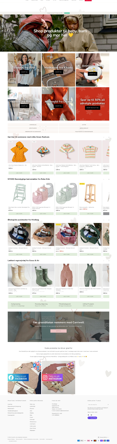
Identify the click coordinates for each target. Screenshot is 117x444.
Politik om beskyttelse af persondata (31, 439)
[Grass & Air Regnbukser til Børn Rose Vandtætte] (66, 275)
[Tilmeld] (108, 404)
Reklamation (11, 408)
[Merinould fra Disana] (58, 104)
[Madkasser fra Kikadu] (58, 70)
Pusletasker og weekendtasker (84, 131)
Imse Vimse (33, 428)
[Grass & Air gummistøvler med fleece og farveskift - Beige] (19, 275)
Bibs (31, 415)
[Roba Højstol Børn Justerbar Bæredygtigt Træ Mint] (19, 193)
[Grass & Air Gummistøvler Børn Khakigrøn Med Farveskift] (42, 275)
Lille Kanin (32, 424)
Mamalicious (33, 422)
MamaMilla (13, 437)
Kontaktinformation (13, 441)
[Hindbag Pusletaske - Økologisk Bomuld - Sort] (19, 234)
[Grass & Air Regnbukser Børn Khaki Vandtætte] (90, 275)
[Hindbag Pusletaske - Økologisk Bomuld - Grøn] (90, 234)
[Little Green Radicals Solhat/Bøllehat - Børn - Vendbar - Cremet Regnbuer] (66, 151)
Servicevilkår (42, 439)
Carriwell (32, 419)
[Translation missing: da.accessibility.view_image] (24, 377)
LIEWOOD (32, 406)
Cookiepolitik (11, 415)
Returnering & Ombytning (14, 406)
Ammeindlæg (33, 124)
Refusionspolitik (19, 439)
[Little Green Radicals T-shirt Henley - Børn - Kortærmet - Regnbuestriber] (90, 151)
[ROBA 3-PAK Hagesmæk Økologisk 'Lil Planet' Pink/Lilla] (42, 193)
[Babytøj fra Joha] (24, 70)
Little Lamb (33, 426)
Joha (31, 411)
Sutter (84, 124)
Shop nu (58, 330)
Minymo (32, 408)
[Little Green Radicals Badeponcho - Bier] (19, 151)
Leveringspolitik (49, 439)
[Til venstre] (104, 137)
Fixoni (31, 417)
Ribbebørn (32, 430)
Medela (32, 413)
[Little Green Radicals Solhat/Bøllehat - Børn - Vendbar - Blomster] (42, 151)
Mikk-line (32, 404)
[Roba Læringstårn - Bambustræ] (90, 193)
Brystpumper (33, 128)
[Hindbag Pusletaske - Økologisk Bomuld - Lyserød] (66, 234)
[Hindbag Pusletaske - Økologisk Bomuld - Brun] (42, 234)
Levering (10, 404)
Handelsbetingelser (13, 411)
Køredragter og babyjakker (33, 131)
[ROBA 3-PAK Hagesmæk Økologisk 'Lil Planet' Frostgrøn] (66, 193)
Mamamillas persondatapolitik (15, 413)
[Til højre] (107, 137)
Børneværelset (84, 128)
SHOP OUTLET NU (93, 108)
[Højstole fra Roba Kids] (24, 104)
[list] (58, 305)
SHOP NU (24, 72)
